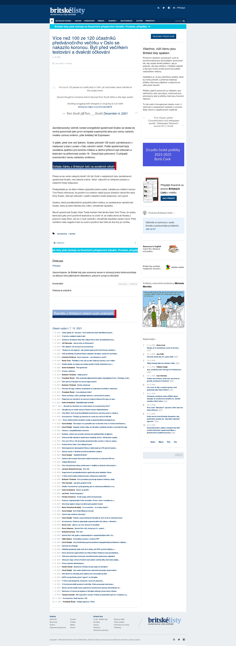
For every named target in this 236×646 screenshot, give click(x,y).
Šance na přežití (82, 490)
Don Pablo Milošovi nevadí (83, 511)
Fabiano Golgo (162, 367)
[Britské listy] (84, 166)
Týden (152, 442)
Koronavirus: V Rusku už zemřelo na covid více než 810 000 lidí (86, 416)
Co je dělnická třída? (84, 392)
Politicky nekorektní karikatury (163, 285)
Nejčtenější (148, 339)
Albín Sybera (67, 539)
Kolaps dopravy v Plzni (86, 601)
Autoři (139, 21)
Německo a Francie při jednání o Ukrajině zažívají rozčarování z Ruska (89, 591)
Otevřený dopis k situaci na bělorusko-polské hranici (82, 504)
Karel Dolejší (67, 423)
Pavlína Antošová (69, 497)
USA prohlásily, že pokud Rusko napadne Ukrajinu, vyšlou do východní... (90, 353)
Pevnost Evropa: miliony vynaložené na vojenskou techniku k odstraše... (90, 388)
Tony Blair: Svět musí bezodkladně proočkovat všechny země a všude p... (90, 413)
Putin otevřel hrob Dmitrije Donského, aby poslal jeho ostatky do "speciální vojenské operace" (163, 419)
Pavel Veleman (67, 528)
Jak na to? (151, 228)
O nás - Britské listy (100, 619)
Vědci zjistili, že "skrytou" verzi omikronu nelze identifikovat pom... (87, 332)
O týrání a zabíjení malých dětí (73, 336)
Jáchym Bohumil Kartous (72, 469)
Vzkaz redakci (119, 622)
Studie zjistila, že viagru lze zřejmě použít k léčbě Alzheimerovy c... (87, 364)
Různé (72, 627)
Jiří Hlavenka (67, 343)
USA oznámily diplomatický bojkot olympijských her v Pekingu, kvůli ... (103, 378)
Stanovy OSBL (119, 619)
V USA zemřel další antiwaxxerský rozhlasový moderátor (84, 476)
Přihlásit (180, 7)
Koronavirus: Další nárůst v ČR (75, 598)
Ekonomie (53, 622)
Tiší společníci (81, 367)
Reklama (96, 627)
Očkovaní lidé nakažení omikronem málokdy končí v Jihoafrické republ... (90, 437)
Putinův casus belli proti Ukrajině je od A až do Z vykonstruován (97, 518)
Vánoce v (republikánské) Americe (75, 430)
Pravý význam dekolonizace (73, 563)
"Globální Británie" (80, 455)
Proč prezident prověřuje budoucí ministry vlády (96, 479)
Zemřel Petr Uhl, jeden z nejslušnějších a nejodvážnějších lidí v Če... (88, 535)
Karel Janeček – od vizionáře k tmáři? (92, 357)
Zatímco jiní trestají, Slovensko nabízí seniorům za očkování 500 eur (88, 458)
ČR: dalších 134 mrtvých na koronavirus (77, 346)
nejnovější (123, 284)
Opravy (96, 624)
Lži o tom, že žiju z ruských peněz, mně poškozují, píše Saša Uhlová (162, 388)
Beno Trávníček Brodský (71, 507)
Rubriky (113, 21)
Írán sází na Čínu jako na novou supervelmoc (79, 381)
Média (72, 624)
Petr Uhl (86, 469)
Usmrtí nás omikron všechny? (73, 514)
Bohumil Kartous (68, 532)
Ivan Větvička (162, 375)
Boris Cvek (66, 360)
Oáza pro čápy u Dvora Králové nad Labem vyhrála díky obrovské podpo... (91, 559)
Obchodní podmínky (100, 630)
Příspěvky (150, 21)
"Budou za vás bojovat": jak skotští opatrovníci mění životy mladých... (89, 350)
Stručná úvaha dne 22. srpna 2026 (162, 356)
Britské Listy (164, 621)
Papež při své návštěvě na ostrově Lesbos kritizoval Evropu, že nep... (89, 399)
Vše (175, 442)
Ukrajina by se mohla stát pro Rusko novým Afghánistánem (85, 409)
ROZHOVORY (89, 21)
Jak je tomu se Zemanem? (83, 343)
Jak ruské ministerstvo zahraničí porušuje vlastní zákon (94, 570)
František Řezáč (68, 378)
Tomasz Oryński (68, 594)
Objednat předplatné (163, 36)
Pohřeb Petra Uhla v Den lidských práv (77, 444)
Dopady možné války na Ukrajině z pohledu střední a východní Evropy (100, 427)
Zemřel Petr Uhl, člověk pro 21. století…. (90, 528)
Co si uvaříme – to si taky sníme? (95, 507)
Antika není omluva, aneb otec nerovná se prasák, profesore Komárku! (163, 379)
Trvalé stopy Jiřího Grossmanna (89, 497)
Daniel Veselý (67, 566)
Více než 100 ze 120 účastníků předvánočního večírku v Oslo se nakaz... (90, 441)
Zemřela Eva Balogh (70, 546)
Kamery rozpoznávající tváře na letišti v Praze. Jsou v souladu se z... (88, 500)
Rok (168, 442)
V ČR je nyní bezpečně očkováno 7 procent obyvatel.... (83, 581)
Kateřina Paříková (69, 357)
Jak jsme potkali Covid (82, 483)
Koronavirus (62, 233)
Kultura (52, 624)
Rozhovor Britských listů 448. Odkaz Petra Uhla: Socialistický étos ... (88, 339)
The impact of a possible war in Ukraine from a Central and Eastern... (99, 423)
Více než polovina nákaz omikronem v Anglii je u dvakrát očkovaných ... (89, 465)
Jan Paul (65, 493)
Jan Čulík (160, 354)
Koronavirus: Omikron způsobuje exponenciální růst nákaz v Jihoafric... (89, 521)
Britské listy (69, 11)
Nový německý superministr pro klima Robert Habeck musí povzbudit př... (90, 553)
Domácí (73, 619)
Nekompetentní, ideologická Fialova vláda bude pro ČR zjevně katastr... (89, 448)
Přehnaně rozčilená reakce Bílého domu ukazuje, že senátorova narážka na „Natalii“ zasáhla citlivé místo (164, 398)
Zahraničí (53, 619)
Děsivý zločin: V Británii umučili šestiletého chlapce (82, 451)
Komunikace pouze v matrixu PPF (86, 539)
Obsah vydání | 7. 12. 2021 (67, 328)
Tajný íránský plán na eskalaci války (163, 363)
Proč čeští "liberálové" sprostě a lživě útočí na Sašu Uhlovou (165, 408)
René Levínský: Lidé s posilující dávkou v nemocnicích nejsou (86, 395)
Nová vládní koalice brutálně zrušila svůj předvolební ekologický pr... (89, 420)
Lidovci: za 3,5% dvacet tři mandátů (85, 525)
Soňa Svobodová (68, 367)
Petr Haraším (67, 483)
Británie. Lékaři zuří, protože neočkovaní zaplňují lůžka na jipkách (87, 434)
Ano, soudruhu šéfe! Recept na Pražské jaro (164, 370)
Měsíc (161, 442)
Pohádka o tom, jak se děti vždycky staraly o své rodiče (93, 360)
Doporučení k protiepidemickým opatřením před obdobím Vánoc (87, 472)
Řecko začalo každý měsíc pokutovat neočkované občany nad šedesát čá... (91, 587)
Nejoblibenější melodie (85, 402)
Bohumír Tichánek (69, 374)
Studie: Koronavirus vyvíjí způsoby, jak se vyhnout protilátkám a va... (88, 486)
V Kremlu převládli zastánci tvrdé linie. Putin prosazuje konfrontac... (88, 584)
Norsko (72, 233)
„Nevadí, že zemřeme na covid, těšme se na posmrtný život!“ (86, 406)
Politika (73, 622)
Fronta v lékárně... (69, 371)
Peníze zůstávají (83, 385)
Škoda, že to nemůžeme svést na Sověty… (163, 349)
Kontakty (96, 622)
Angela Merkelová (69, 462)
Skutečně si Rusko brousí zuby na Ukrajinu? (91, 566)
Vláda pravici (82, 374)
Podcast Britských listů (160, 212)
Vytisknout (60, 242)
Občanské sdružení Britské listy (76, 639)
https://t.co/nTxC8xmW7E (100, 106)
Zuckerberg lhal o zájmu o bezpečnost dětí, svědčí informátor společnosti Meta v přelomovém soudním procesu (163, 430)
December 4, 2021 (116, 113)
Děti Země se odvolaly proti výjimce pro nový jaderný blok (84, 573)
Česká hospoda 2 (76, 493)
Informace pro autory (121, 624)
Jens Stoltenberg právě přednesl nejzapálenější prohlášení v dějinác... (100, 542)
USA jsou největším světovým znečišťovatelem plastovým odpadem (88, 556)
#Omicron (83, 106)
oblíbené (133, 284)
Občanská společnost (58, 627)
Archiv (78, 21)
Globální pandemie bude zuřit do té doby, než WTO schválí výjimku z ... (89, 549)
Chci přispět (168, 198)
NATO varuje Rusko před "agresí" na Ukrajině (80, 577)
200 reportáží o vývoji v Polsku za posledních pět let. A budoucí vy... (102, 594)
